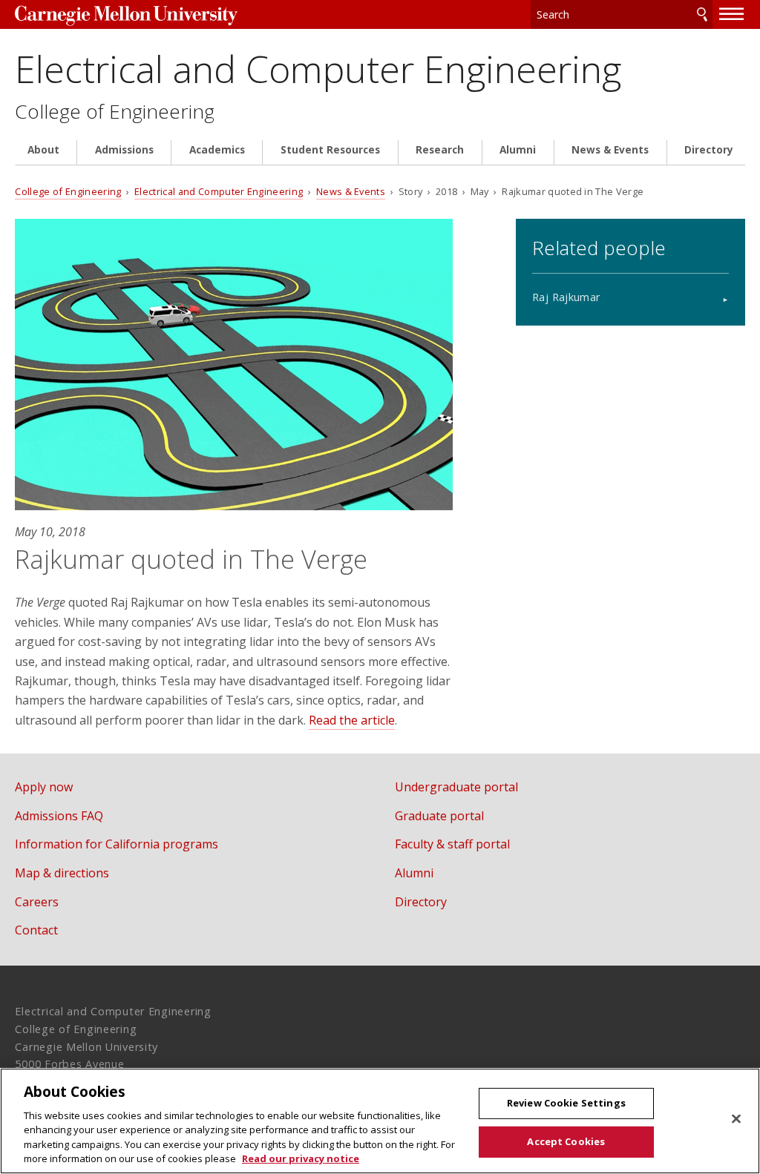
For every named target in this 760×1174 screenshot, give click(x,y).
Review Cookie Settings (566, 1102)
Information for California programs (116, 844)
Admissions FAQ (59, 816)
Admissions (124, 149)
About (43, 149)
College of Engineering (114, 111)
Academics (217, 149)
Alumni (517, 149)
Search (702, 14)
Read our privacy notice (300, 1158)
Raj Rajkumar (566, 297)
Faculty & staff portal (452, 844)
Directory (708, 149)
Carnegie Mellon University (126, 15)
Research (440, 149)
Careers (37, 902)
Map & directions (62, 873)
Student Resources (330, 149)
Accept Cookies (566, 1141)
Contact (36, 930)
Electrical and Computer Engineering (318, 68)
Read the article (352, 720)
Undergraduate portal (456, 787)
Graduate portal (439, 816)
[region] (380, 1121)
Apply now (44, 787)
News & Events (610, 149)
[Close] (736, 1119)
